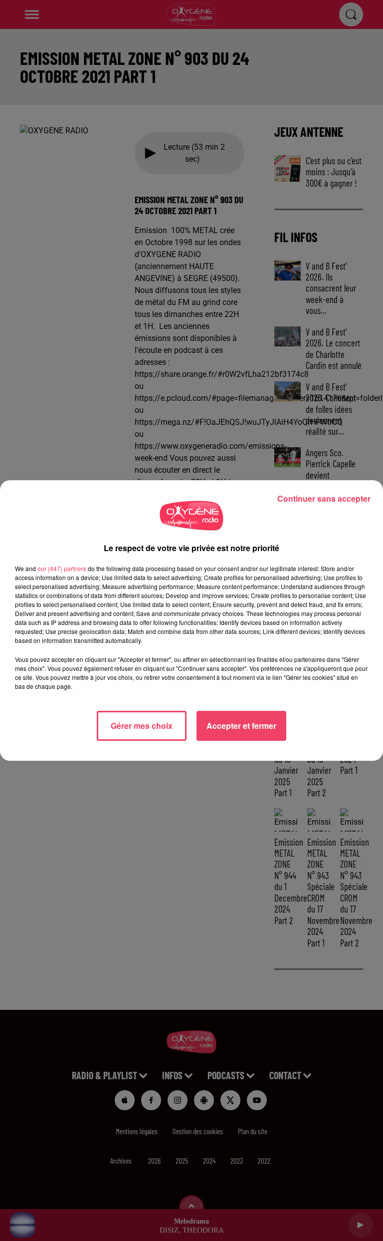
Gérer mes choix (142, 725)
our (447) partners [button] (61, 568)
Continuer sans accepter (324, 498)
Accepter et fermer (241, 725)
